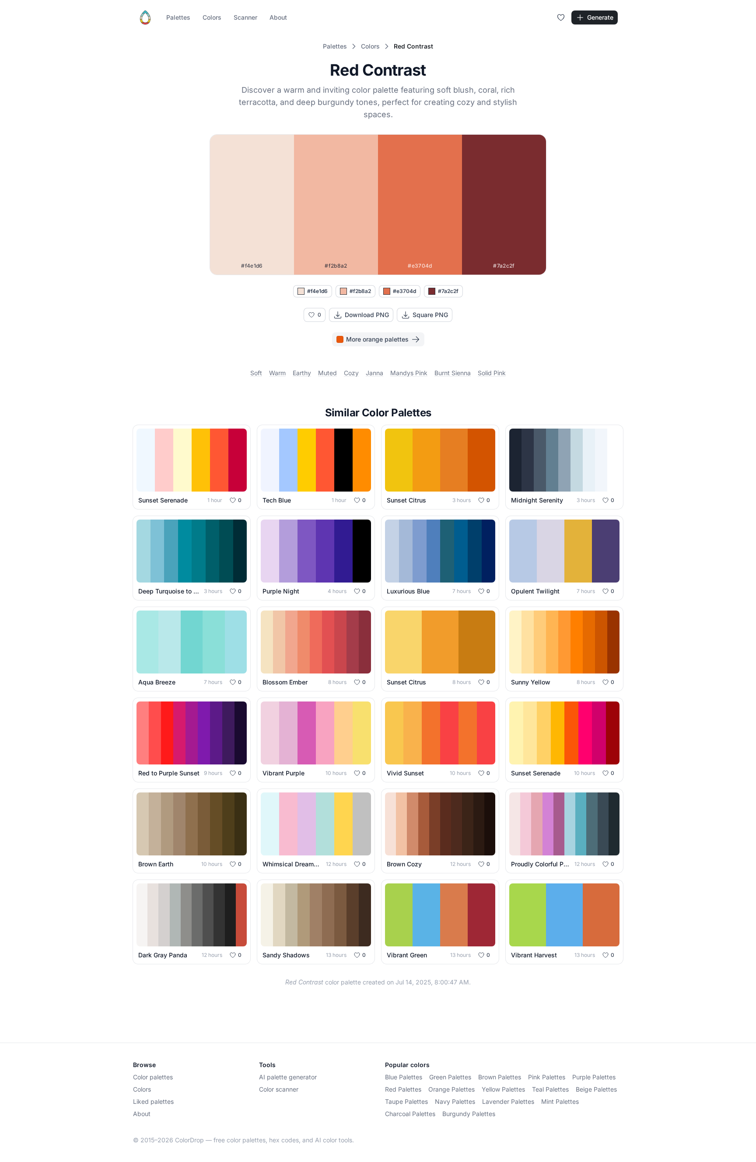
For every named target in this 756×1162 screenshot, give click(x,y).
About (278, 17)
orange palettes (451, 1089)
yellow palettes (503, 1089)
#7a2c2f (448, 291)
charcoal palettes (410, 1113)
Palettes (178, 17)
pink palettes (546, 1077)
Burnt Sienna (452, 373)
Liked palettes (153, 1101)
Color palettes (153, 1077)
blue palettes (403, 1077)
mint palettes (560, 1101)
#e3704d (404, 291)
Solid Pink (492, 373)
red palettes (403, 1089)
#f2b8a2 (360, 291)
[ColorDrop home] (145, 17)
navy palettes (455, 1101)
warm (277, 373)
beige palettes (596, 1089)
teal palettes (550, 1089)
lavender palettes (508, 1101)
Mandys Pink (408, 373)
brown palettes (499, 1077)
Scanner (245, 17)
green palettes (450, 1077)
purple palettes (594, 1077)
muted (327, 373)
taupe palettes (406, 1101)
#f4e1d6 (317, 291)
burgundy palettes (468, 1113)
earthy (302, 373)
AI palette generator (288, 1077)
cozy (351, 373)
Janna (374, 373)
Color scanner (278, 1089)
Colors (212, 17)
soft (256, 373)
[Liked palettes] (561, 17)
